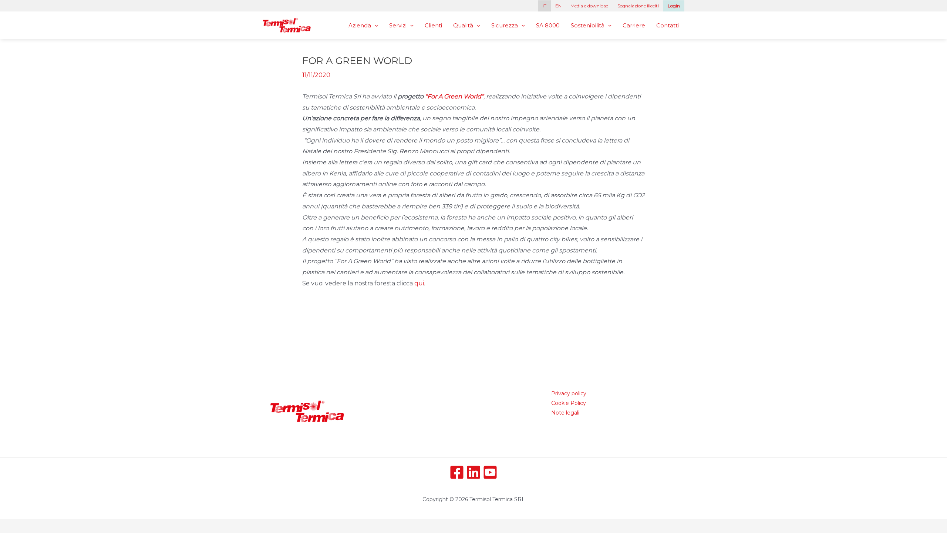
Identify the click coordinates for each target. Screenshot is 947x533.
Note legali (565, 412)
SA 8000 (548, 25)
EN (558, 6)
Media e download (589, 6)
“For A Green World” (454, 96)
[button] (374, 25)
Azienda (359, 25)
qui (419, 283)
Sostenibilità (587, 25)
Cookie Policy (568, 403)
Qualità (463, 25)
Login (674, 6)
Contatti (667, 25)
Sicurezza (504, 25)
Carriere (634, 25)
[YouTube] (490, 472)
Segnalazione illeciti (638, 6)
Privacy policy (568, 393)
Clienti (433, 25)
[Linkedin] (473, 472)
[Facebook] (456, 472)
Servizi (398, 25)
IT (544, 6)
